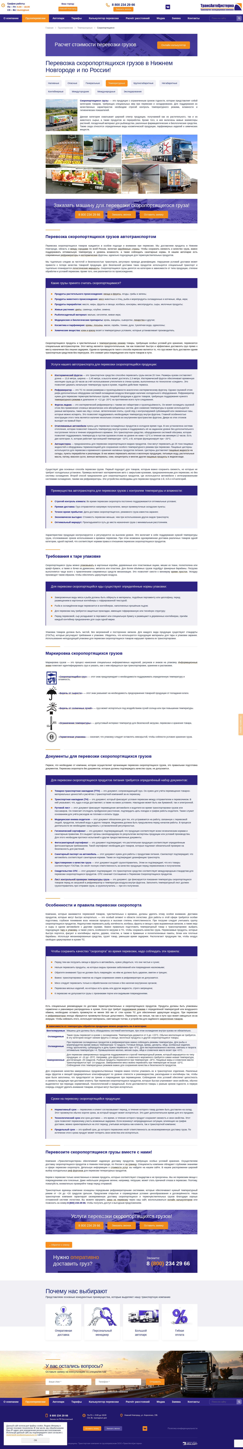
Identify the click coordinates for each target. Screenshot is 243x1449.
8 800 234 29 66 (123, 5)
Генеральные (93, 83)
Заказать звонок (123, 9)
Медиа (161, 18)
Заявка (176, 18)
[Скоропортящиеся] (61, 115)
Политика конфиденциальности (182, 1428)
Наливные (53, 83)
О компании (11, 18)
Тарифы (76, 18)
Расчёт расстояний (138, 18)
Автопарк (58, 18)
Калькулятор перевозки (104, 18)
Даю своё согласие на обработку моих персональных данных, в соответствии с (90, 1393)
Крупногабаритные (143, 83)
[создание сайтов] (184, 1443)
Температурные (85, 28)
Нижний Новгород (67, 9)
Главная (49, 28)
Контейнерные (55, 91)
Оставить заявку (154, 214)
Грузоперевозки (35, 18)
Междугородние (80, 91)
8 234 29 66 (168, 1263)
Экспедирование (133, 91)
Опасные (72, 83)
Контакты (194, 18)
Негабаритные (169, 83)
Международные (106, 91)
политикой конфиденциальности (21, 1435)
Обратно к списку (59, 1245)
